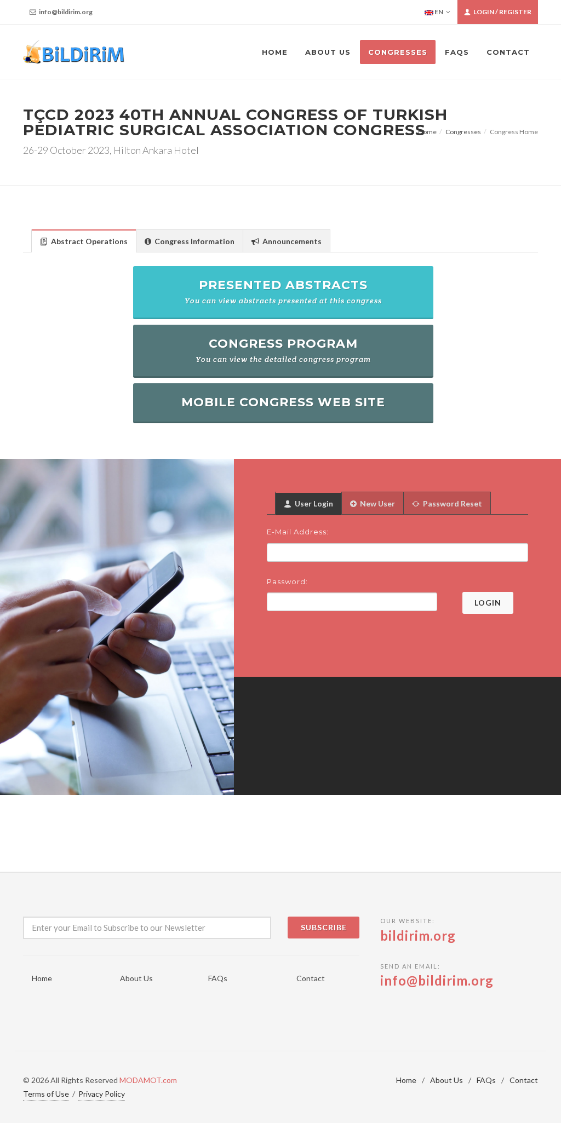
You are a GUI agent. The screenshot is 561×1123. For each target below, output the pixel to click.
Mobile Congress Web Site (283, 402)
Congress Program (283, 350)
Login (487, 602)
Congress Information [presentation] (193, 241)
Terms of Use (46, 1093)
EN (438, 12)
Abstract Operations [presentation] (88, 241)
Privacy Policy (101, 1093)
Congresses (463, 132)
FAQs (217, 978)
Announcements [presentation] (291, 241)
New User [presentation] (376, 503)
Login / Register (501, 12)
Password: (287, 581)
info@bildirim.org (65, 12)
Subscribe (324, 927)
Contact (310, 978)
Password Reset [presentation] (451, 503)
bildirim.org (418, 935)
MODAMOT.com (148, 1080)
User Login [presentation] (313, 503)
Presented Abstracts (283, 292)
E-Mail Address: (298, 531)
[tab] (83, 240)
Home (427, 132)
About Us (136, 978)
